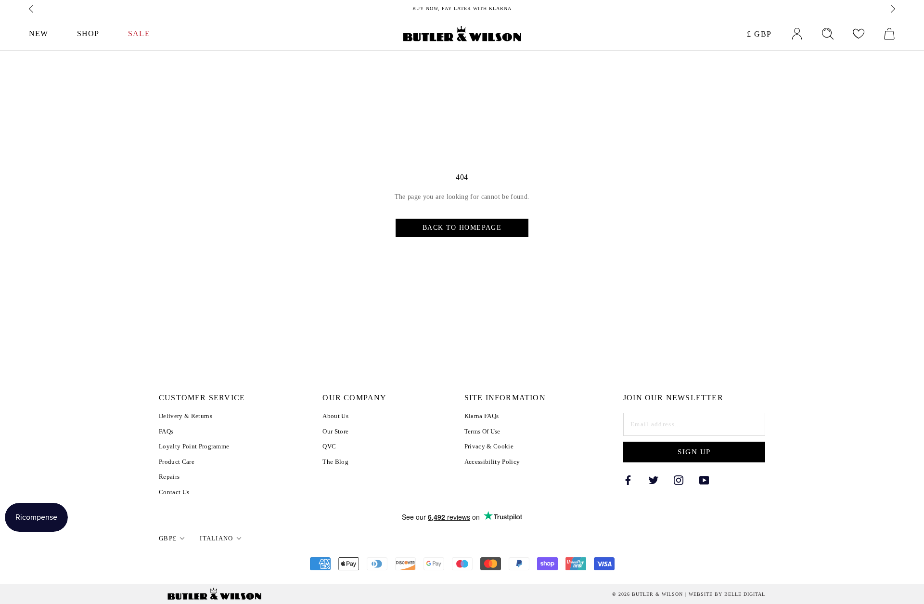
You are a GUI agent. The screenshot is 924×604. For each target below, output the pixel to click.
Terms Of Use (482, 431)
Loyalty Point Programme (194, 446)
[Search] (828, 33)
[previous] (32, 8)
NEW (38, 33)
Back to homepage (462, 227)
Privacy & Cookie (488, 446)
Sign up (694, 452)
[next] (892, 8)
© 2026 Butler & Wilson (647, 594)
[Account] (797, 33)
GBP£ (168, 538)
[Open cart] (889, 33)
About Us (335, 416)
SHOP (88, 33)
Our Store (335, 431)
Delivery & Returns (185, 416)
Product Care (176, 461)
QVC (329, 446)
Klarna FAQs (481, 416)
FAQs (166, 431)
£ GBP (759, 34)
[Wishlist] (858, 33)
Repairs (169, 476)
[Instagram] (678, 479)
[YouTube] (704, 479)
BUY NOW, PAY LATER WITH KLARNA (462, 8)
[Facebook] (628, 479)
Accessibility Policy (492, 461)
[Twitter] (653, 479)
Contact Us (174, 492)
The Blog (335, 461)
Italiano (216, 538)
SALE (139, 33)
